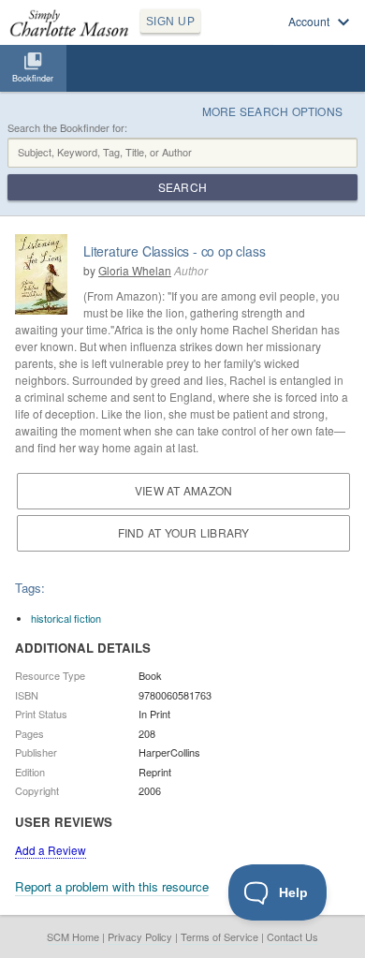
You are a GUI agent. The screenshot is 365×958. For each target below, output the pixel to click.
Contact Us (292, 936)
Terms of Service (219, 936)
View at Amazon (183, 490)
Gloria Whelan (134, 270)
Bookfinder (32, 78)
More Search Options (272, 111)
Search (182, 187)
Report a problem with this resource (112, 886)
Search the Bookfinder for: (67, 128)
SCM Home (73, 936)
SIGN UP (170, 21)
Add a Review (50, 850)
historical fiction (66, 618)
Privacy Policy (140, 936)
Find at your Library (184, 532)
